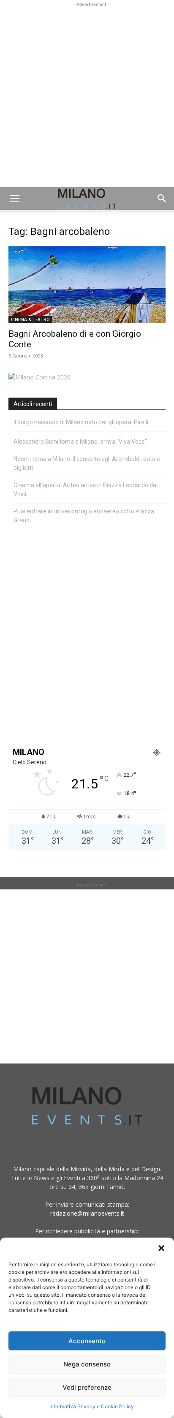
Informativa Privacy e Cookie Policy (91, 1406)
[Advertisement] (87, 96)
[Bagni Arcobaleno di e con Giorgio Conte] (87, 284)
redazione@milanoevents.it (87, 1213)
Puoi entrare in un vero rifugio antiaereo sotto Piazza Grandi (84, 516)
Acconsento (87, 1341)
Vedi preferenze (87, 1387)
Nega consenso (87, 1364)
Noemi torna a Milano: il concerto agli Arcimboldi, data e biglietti (87, 463)
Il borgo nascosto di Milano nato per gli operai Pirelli (81, 422)
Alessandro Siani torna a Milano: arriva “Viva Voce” (80, 441)
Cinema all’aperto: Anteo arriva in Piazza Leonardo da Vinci (85, 489)
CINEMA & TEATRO (30, 319)
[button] (161, 1248)
